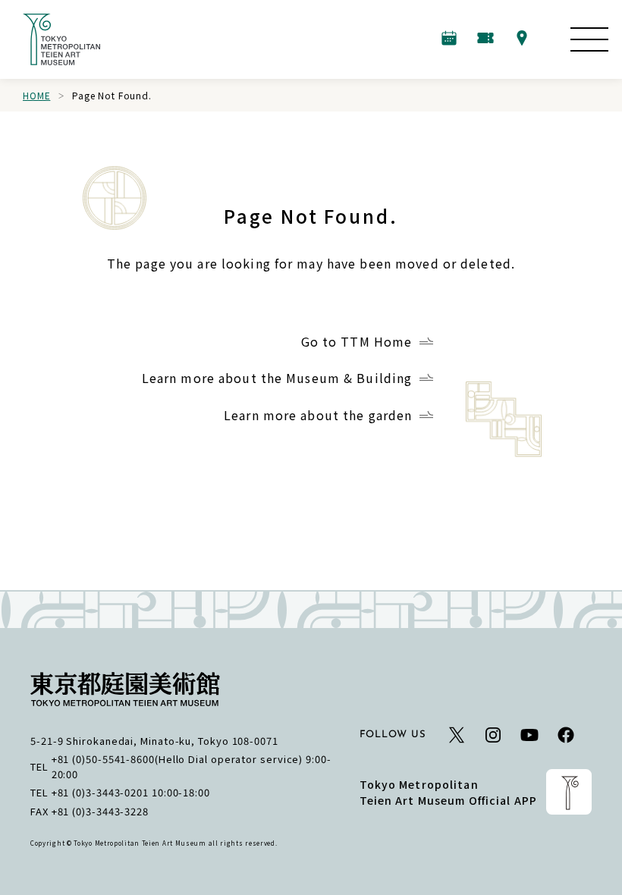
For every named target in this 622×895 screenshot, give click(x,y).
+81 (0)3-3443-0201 (100, 792)
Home (36, 95)
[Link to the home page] (61, 39)
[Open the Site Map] (589, 39)
